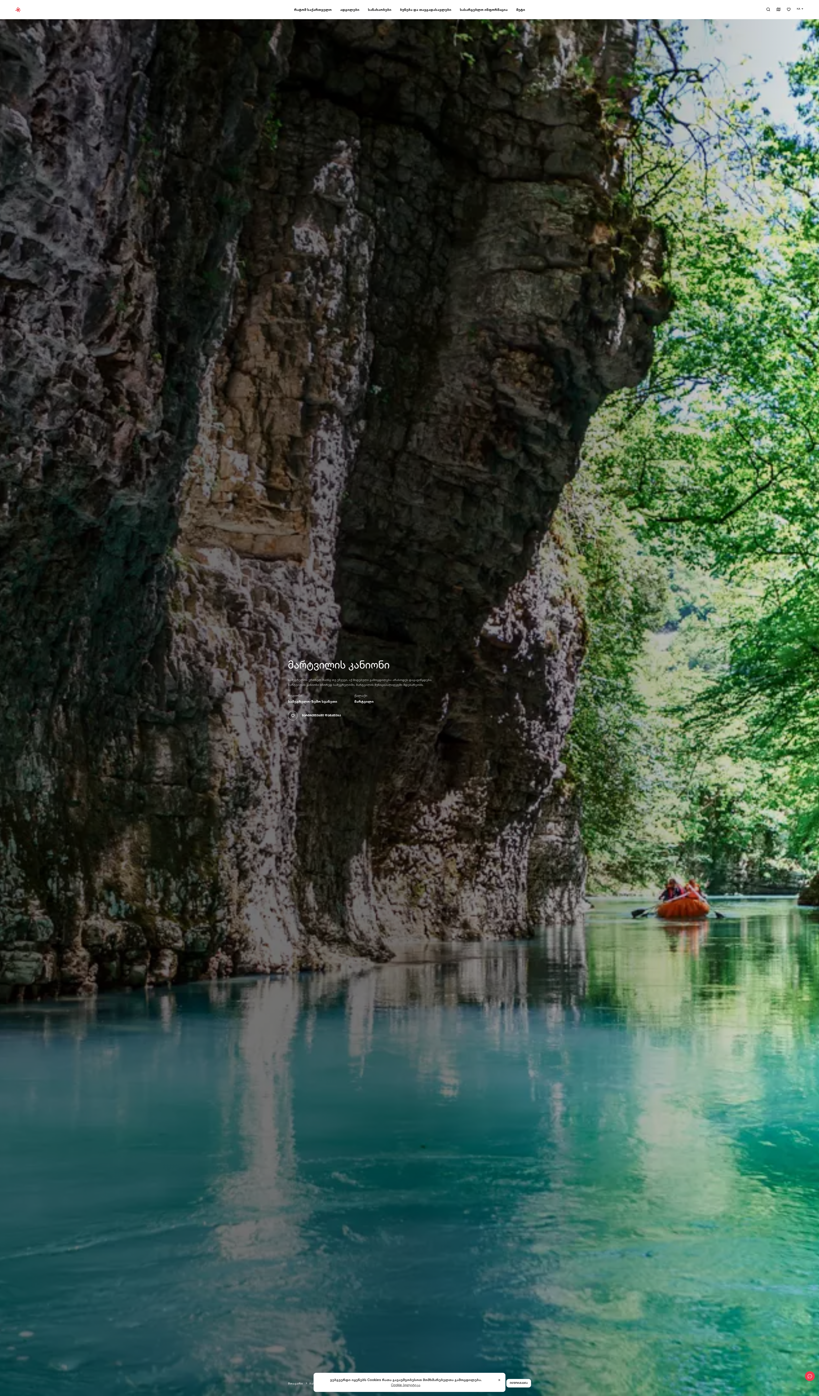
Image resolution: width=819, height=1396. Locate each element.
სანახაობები (379, 9)
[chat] (810, 1376)
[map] (778, 9)
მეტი (520, 9)
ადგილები (349, 9)
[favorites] (789, 9)
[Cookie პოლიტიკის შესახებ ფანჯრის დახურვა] (499, 1380)
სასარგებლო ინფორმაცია (484, 9)
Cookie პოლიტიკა (405, 1385)
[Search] (768, 9)
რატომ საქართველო (313, 9)
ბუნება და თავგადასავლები (425, 9)
